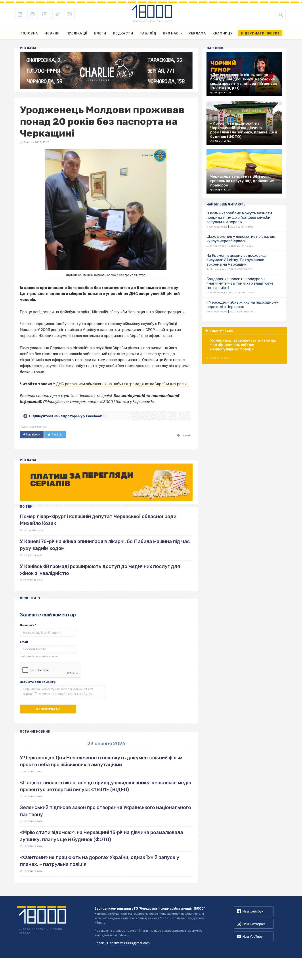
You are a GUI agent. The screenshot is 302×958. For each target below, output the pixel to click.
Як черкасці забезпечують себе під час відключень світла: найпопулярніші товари (243, 344)
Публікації (77, 33)
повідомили (43, 312)
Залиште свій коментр (38, 682)
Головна (29, 33)
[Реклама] (106, 70)
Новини (52, 33)
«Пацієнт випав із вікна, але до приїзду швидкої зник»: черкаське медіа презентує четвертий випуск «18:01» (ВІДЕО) (105, 786)
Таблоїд (148, 33)
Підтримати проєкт (260, 33)
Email (24, 642)
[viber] (69, 14)
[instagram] (32, 14)
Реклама (197, 33)
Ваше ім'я (28, 625)
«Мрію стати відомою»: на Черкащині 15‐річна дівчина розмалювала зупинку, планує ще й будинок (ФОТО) (101, 835)
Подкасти (123, 33)
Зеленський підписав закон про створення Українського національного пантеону (105, 810)
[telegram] (57, 14)
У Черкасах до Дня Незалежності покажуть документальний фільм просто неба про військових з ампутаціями (101, 761)
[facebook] (20, 14)
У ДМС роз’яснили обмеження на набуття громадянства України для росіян (121, 384)
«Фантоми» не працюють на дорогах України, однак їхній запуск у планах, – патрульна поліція (99, 860)
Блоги (100, 33)
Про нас (171, 33)
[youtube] (45, 14)
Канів (188, 435)
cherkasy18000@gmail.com (130, 943)
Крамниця (223, 33)
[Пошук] (280, 14)
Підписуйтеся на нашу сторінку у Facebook (65, 416)
